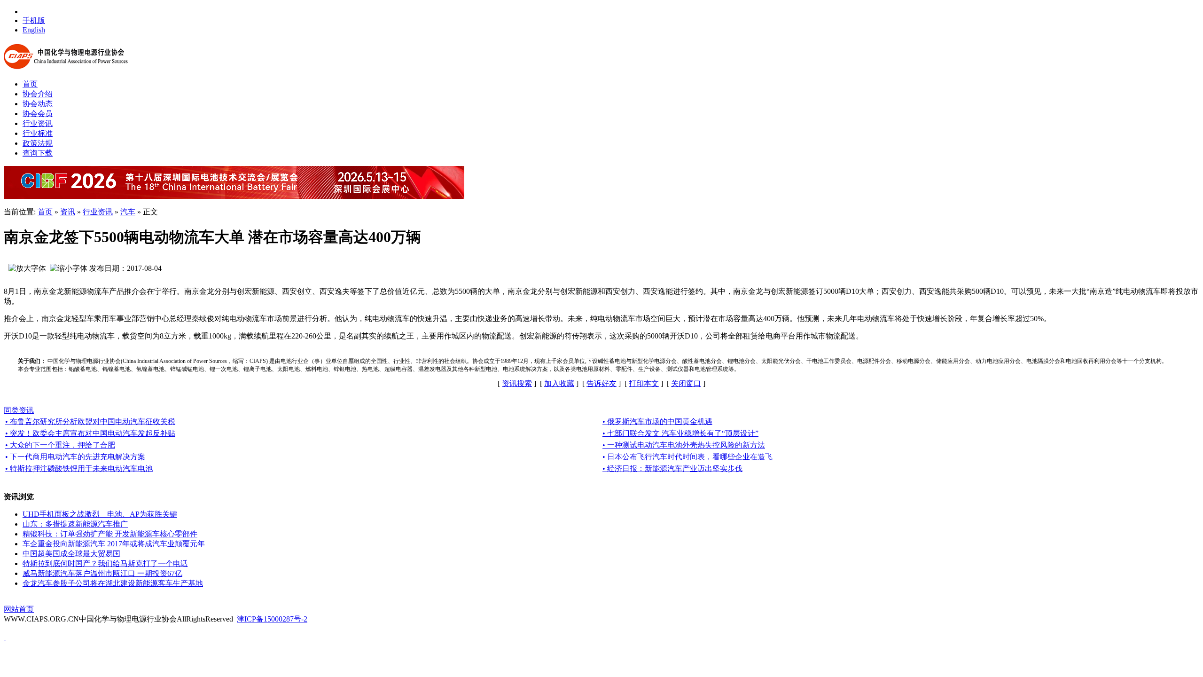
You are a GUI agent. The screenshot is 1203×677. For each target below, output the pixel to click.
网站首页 (19, 609)
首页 (45, 212)
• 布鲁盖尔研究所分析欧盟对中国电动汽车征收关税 (90, 421)
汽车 (127, 212)
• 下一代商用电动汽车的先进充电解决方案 (75, 457)
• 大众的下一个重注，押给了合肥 (60, 445)
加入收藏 (559, 383)
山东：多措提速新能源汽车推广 (75, 524)
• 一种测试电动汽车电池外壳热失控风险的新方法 (683, 445)
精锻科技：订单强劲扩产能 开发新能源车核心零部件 (110, 534)
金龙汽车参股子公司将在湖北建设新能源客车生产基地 (113, 583)
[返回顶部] (5, 637)
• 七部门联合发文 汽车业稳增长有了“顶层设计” (680, 433)
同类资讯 (19, 410)
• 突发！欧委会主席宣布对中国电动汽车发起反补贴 (90, 433)
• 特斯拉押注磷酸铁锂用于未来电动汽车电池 (79, 468)
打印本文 (644, 383)
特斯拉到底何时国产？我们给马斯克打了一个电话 (105, 563)
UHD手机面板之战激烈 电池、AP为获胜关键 (100, 514)
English (34, 30)
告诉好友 (601, 383)
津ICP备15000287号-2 (272, 619)
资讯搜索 (517, 383)
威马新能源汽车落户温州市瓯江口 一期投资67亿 (102, 573)
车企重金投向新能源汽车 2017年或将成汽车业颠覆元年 (114, 544)
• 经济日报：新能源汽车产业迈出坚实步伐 (672, 468)
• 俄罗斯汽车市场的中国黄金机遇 (657, 421)
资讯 (67, 212)
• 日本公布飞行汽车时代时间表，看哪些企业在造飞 (687, 457)
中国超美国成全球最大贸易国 (71, 554)
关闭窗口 (686, 383)
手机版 (34, 20)
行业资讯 (98, 212)
